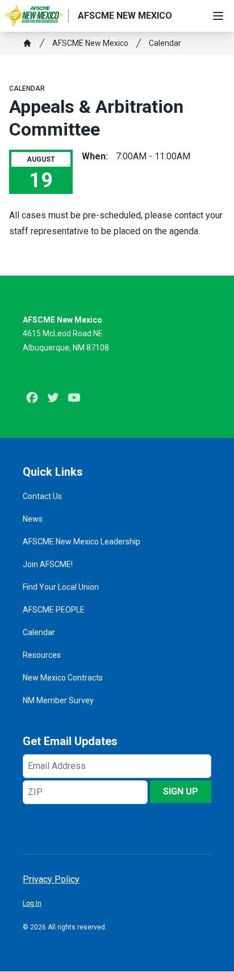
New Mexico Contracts (63, 677)
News (33, 518)
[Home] (27, 43)
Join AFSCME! (48, 564)
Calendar (165, 43)
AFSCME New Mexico (90, 43)
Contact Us (42, 496)
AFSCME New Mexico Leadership (81, 541)
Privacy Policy (51, 879)
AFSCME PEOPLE (54, 609)
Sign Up (180, 791)
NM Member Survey (58, 700)
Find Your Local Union (61, 586)
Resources (42, 655)
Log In (32, 903)
